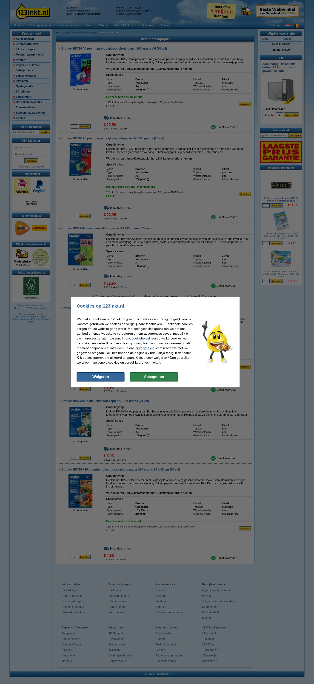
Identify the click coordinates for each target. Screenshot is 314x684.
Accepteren (154, 377)
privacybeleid (144, 348)
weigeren (100, 377)
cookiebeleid (141, 338)
